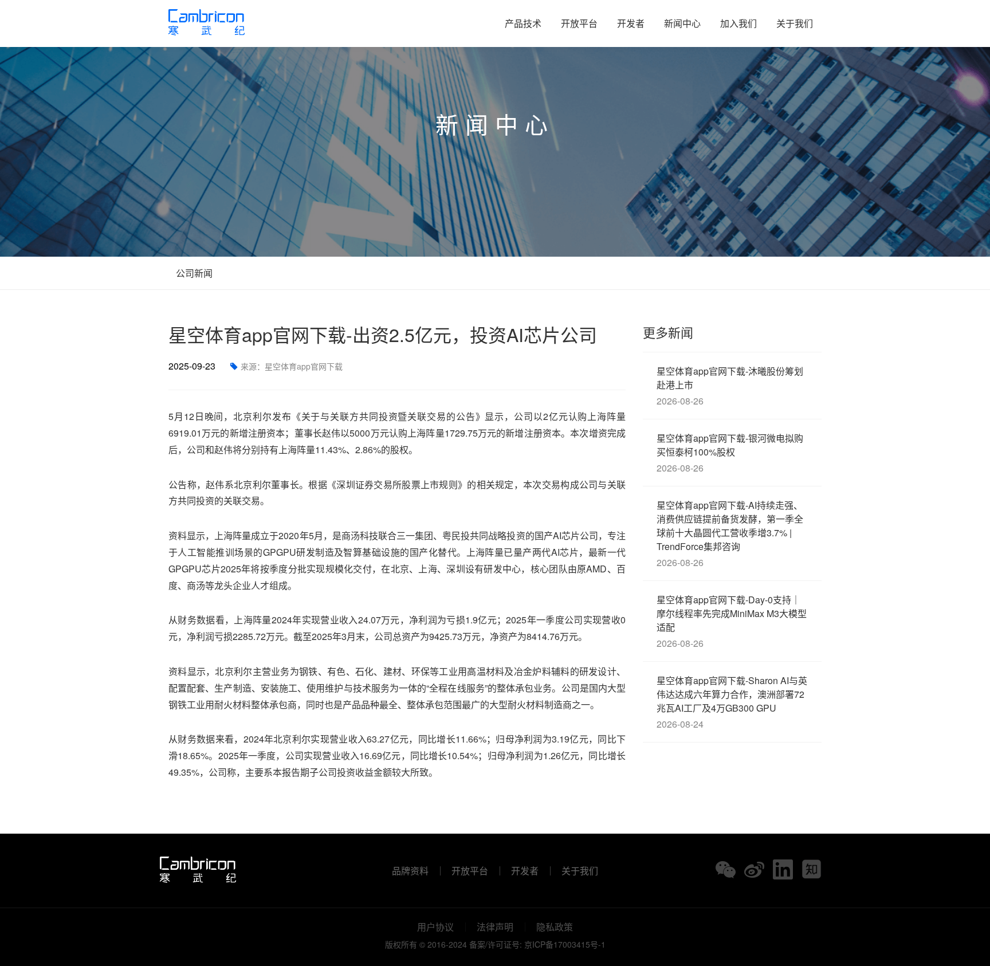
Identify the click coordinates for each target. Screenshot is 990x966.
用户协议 (435, 927)
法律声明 (495, 927)
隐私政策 (554, 927)
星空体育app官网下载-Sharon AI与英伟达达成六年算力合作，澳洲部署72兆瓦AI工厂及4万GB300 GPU (732, 702)
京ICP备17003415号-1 (565, 944)
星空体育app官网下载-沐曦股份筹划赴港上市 (730, 385)
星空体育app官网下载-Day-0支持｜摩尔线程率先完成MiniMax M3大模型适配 (732, 621)
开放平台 (579, 23)
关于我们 (794, 23)
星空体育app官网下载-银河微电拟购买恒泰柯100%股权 (730, 452)
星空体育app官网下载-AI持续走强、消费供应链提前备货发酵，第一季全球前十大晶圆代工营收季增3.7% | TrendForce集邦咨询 (730, 533)
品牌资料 (410, 870)
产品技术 (523, 23)
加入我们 (738, 23)
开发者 (631, 23)
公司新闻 (193, 273)
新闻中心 (682, 23)
